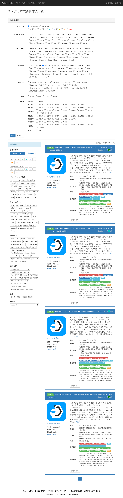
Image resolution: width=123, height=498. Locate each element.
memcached (35, 74)
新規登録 (109, 3)
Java (52, 37)
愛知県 (50, 113)
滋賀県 (49, 116)
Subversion (51, 77)
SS (12, 162)
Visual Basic (75, 43)
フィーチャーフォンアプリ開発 (58, 85)
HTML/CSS (43, 37)
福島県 (81, 104)
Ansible (73, 74)
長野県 (81, 110)
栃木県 (49, 107)
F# (77, 34)
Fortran (84, 34)
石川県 (57, 110)
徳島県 (41, 122)
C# (42, 34)
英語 (39, 96)
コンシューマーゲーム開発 (40, 88)
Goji (88, 54)
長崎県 (57, 124)
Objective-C (90, 37)
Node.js (90, 51)
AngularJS (43, 54)
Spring (46, 48)
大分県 (73, 124)
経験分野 (21, 82)
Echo (69, 54)
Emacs (33, 71)
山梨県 (73, 110)
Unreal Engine (50, 57)
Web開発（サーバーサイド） (39, 82)
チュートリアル (28, 491)
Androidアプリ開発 (37, 85)
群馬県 (57, 107)
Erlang (70, 34)
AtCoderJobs (7, 3)
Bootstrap (60, 54)
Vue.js (72, 60)
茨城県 (41, 107)
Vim (88, 68)
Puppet (65, 74)
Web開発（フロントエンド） (62, 82)
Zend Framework (37, 51)
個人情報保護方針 (77, 491)
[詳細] (111, 172)
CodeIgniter (50, 51)
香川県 (49, 122)
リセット (20, 135)
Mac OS (47, 65)
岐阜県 (90, 110)
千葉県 (73, 107)
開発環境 (21, 65)
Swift (55, 43)
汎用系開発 (51, 91)
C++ (36, 34)
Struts (32, 48)
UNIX (39, 65)
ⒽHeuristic (45, 26)
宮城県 (57, 104)
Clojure (49, 34)
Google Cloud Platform (76, 68)
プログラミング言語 (17, 34)
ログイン (118, 3)
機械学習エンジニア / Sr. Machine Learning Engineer (74, 311)
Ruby (85, 40)
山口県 (73, 119)
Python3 (72, 40)
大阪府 (65, 116)
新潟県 (41, 110)
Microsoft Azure (59, 68)
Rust (92, 40)
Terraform (83, 74)
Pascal (42, 40)
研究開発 (74, 85)
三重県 (41, 116)
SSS (17, 162)
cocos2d (62, 57)
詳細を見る (75, 220)
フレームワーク (19, 48)
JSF (39, 48)
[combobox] (22, 305)
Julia (69, 37)
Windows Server (68, 65)
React (51, 54)
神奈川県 (90, 107)
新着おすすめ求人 (29, 3)
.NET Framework (73, 57)
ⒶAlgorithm (34, 26)
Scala (33, 43)
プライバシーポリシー (62, 491)
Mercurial (41, 77)
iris (76, 54)
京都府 (57, 116)
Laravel (87, 48)
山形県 (73, 104)
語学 (22, 96)
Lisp (75, 37)
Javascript (60, 37)
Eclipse (42, 71)
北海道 (41, 102)
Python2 (63, 40)
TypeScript (64, 43)
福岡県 (41, 124)
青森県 (41, 104)
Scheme (41, 43)
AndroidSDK (53, 60)
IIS (32, 68)
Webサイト (51, 188)
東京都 (81, 107)
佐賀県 (49, 124)
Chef (57, 74)
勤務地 (22, 102)
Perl (49, 40)
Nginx (88, 65)
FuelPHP (61, 51)
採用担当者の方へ (40, 491)
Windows (56, 65)
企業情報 (87, 491)
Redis (86, 71)
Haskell (33, 37)
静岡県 (42, 113)
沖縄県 (42, 127)
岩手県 (49, 104)
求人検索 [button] (41, 3)
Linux (32, 65)
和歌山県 (90, 116)
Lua (82, 37)
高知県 (65, 122)
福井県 (65, 110)
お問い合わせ (95, 491)
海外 (40, 130)
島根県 (49, 119)
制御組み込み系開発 (37, 91)
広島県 (65, 119)
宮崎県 (81, 124)
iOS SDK (43, 60)
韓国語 (55, 96)
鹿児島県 (90, 124)
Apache (80, 65)
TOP (18, 3)
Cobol (57, 34)
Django (82, 51)
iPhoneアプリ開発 (81, 82)
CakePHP (69, 48)
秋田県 (65, 104)
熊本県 (65, 124)
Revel (33, 57)
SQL (49, 43)
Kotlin (85, 43)
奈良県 (81, 116)
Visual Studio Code (66, 71)
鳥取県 (41, 119)
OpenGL (34, 60)
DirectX (85, 57)
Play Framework (57, 48)
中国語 (47, 96)
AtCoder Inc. (61, 494)
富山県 (49, 110)
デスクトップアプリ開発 (60, 88)
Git (91, 74)
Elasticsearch (47, 74)
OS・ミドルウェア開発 (79, 88)
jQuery (33, 54)
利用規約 (50, 491)
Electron (64, 60)
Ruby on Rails (71, 51)
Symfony (78, 48)
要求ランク (20, 26)
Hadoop (78, 71)
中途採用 (50, 147)
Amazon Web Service (43, 68)
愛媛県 (57, 122)
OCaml (33, 40)
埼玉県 (65, 107)
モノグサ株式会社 (53, 177)
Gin (81, 54)
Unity (40, 57)
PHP (55, 40)
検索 (12, 135)
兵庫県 (73, 116)
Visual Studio (52, 71)
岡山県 (57, 119)
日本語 (32, 96)
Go (91, 34)
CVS (32, 77)
